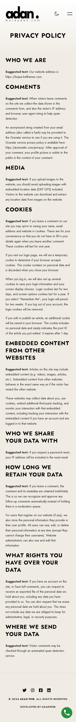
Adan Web (27, 699)
